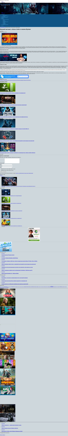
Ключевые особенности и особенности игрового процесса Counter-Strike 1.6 (14, 128)
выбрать (38, 286)
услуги (6, 287)
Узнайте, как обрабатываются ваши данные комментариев (24, 173)
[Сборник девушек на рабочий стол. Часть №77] (7, 332)
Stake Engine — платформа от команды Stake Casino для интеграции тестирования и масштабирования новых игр (18, 186)
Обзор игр (3, 16)
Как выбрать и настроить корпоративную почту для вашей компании (12, 195)
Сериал (16, 286)
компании (49, 286)
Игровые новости (5, 17)
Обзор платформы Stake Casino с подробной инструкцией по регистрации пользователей (17, 140)
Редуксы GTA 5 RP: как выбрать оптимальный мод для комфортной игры (14, 116)
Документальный (5, 21)
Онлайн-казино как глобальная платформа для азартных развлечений (13, 104)
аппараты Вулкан (26, 286)
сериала (1, 287)
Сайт (0, 167)
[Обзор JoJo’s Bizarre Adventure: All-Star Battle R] (7, 368)
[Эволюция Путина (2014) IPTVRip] (7, 359)
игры (42, 286)
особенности (55, 286)
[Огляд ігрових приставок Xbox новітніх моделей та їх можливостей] (7, 91)
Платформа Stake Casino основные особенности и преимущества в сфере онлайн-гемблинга (17, 152)
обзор (51, 286)
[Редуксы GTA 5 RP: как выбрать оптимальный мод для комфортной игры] (7, 115)
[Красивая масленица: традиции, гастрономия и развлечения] (7, 350)
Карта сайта (5, 15)
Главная (1, 27)
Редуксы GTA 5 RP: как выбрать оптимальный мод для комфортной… (12, 218)
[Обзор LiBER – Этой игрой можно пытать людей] (7, 412)
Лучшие (12, 286)
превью (61, 286)
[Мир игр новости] (5, 11)
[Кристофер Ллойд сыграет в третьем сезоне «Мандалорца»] (7, 421)
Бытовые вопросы (5, 24)
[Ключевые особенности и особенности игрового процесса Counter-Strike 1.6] (7, 127)
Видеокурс (6, 286)
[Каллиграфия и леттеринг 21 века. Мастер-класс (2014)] (7, 403)
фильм (7, 287)
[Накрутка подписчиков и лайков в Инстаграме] (7, 297)
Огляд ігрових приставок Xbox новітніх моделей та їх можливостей (11, 203)
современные (3, 287)
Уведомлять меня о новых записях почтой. (7, 170)
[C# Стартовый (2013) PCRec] (7, 323)
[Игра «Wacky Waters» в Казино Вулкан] (7, 341)
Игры (4, 20)
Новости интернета (6, 19)
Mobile (4, 22)
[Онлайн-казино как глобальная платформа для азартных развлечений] (7, 103)
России (15, 286)
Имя (1, 164)
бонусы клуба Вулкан (32, 286)
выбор (35, 286)
